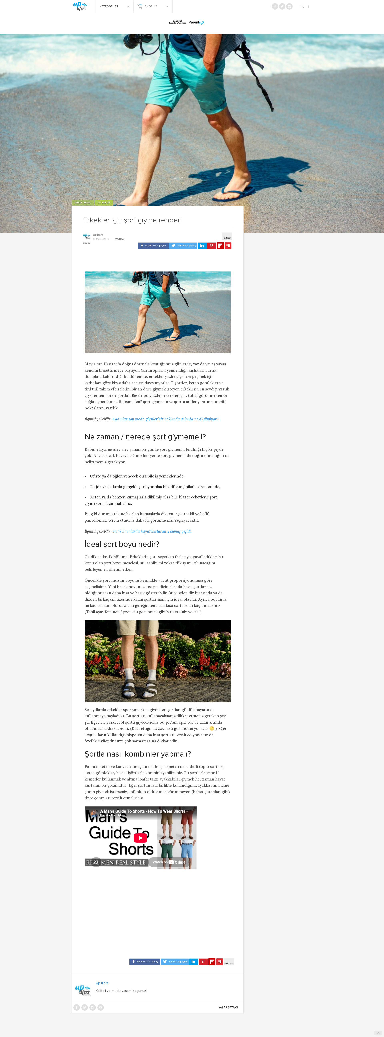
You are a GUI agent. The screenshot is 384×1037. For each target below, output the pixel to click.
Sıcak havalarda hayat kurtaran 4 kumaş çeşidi (151, 532)
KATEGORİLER (109, 6)
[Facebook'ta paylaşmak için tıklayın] (153, 246)
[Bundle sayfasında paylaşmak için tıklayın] (228, 246)
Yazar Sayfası (229, 1007)
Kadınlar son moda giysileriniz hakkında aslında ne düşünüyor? (165, 419)
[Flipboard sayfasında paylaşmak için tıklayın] (220, 245)
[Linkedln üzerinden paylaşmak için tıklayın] (202, 246)
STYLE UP (104, 202)
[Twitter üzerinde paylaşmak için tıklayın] (183, 246)
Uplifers (98, 235)
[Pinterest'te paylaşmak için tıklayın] (211, 246)
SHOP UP (151, 6)
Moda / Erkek (83, 202)
